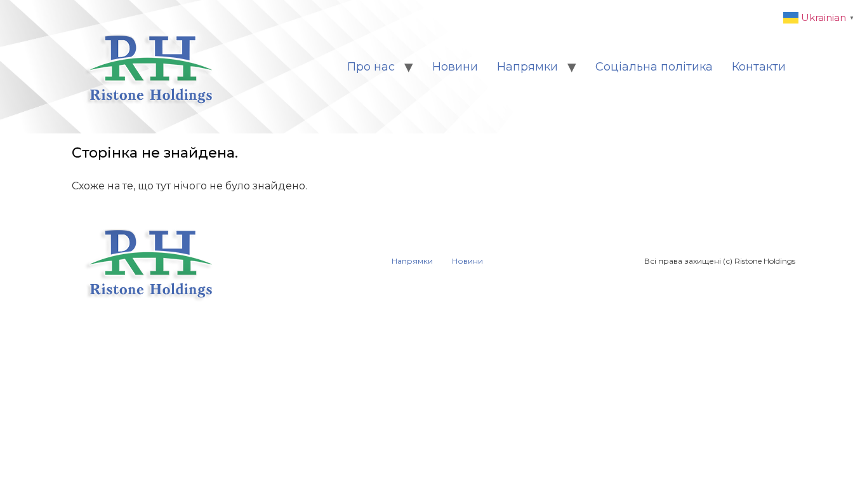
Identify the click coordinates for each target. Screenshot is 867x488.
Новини (455, 67)
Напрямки (527, 67)
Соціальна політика (654, 67)
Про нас (371, 67)
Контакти (759, 67)
